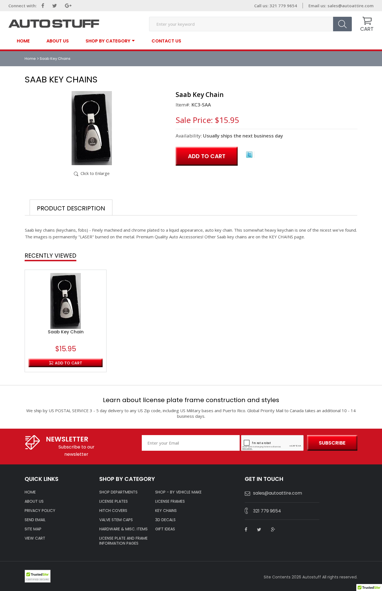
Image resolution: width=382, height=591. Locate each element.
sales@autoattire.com (350, 5)
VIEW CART (35, 538)
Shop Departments (118, 492)
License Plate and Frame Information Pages (123, 541)
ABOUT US (34, 501)
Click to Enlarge (95, 173)
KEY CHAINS (166, 510)
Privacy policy (40, 510)
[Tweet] (249, 156)
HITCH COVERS (113, 510)
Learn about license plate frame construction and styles (191, 400)
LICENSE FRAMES (170, 501)
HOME (30, 492)
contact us (166, 41)
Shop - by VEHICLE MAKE (178, 492)
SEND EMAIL (35, 519)
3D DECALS (165, 519)
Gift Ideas (165, 528)
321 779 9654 (267, 511)
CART (367, 28)
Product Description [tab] (71, 208)
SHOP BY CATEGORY (108, 40)
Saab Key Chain (66, 332)
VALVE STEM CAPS (116, 519)
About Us (57, 41)
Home (23, 41)
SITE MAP (33, 528)
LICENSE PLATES (113, 501)
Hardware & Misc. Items (123, 528)
